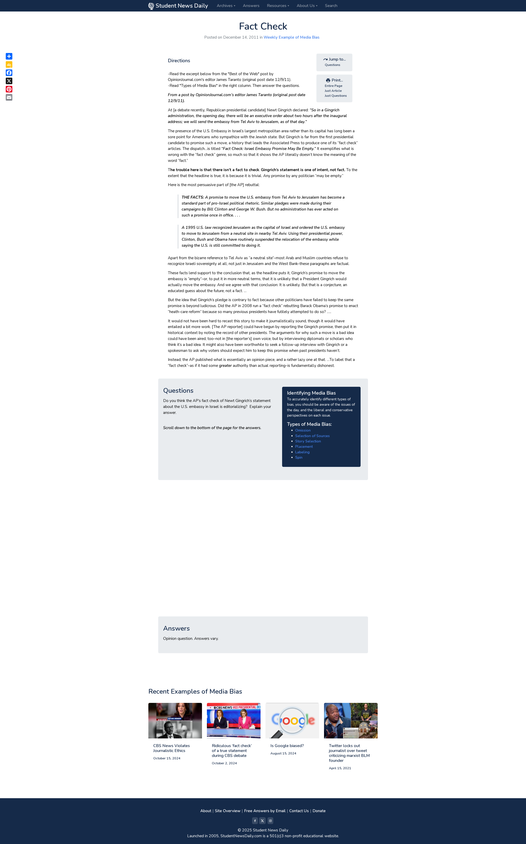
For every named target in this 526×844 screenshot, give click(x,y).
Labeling (302, 452)
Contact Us (299, 811)
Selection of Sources (312, 435)
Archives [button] (225, 5)
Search (331, 5)
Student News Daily (181, 6)
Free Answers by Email (265, 811)
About (205, 811)
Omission (303, 430)
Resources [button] (276, 5)
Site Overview (227, 811)
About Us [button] (306, 5)
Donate (319, 811)
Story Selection (308, 441)
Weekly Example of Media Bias (292, 37)
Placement (304, 446)
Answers (251, 5)
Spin (298, 457)
